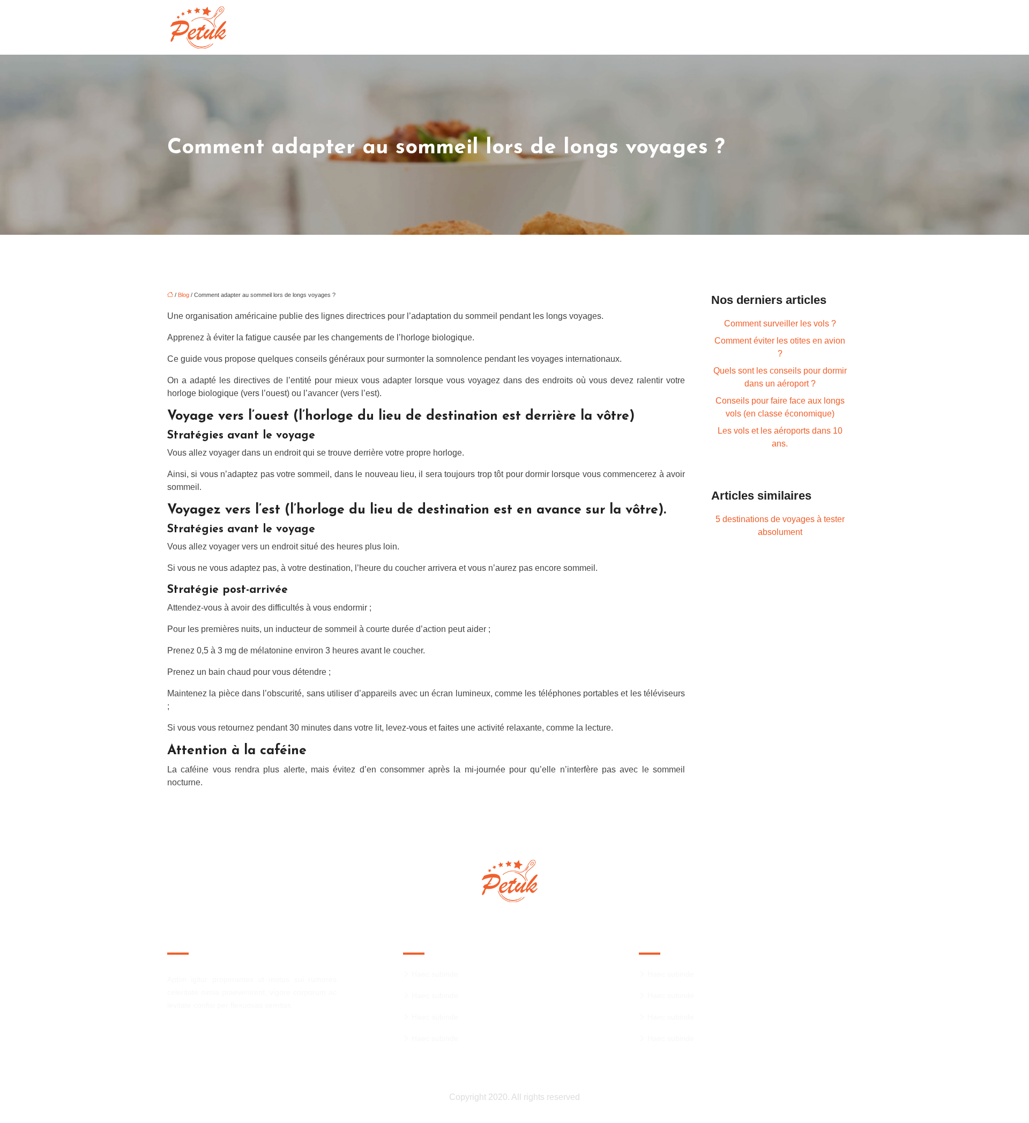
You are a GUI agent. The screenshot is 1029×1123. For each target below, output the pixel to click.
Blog (183, 295)
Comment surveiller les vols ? (780, 323)
